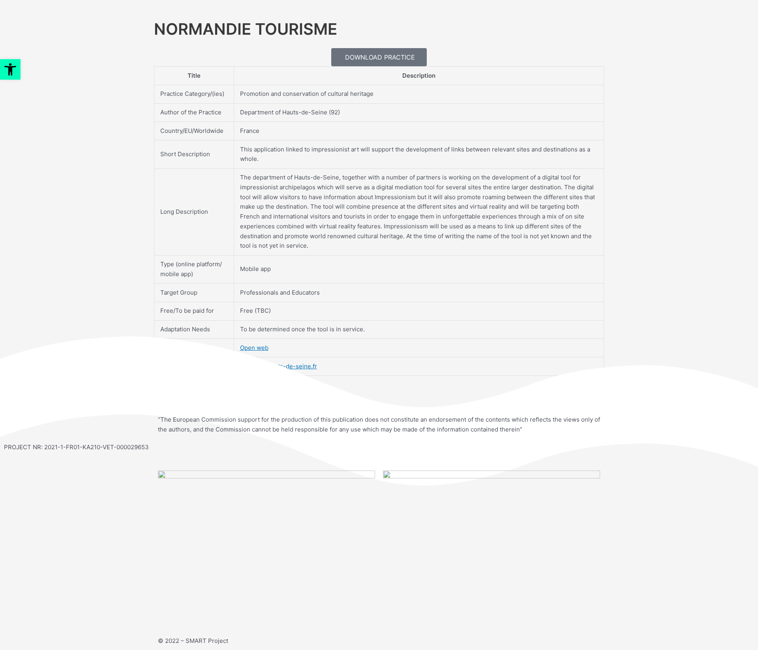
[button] (10, 69)
